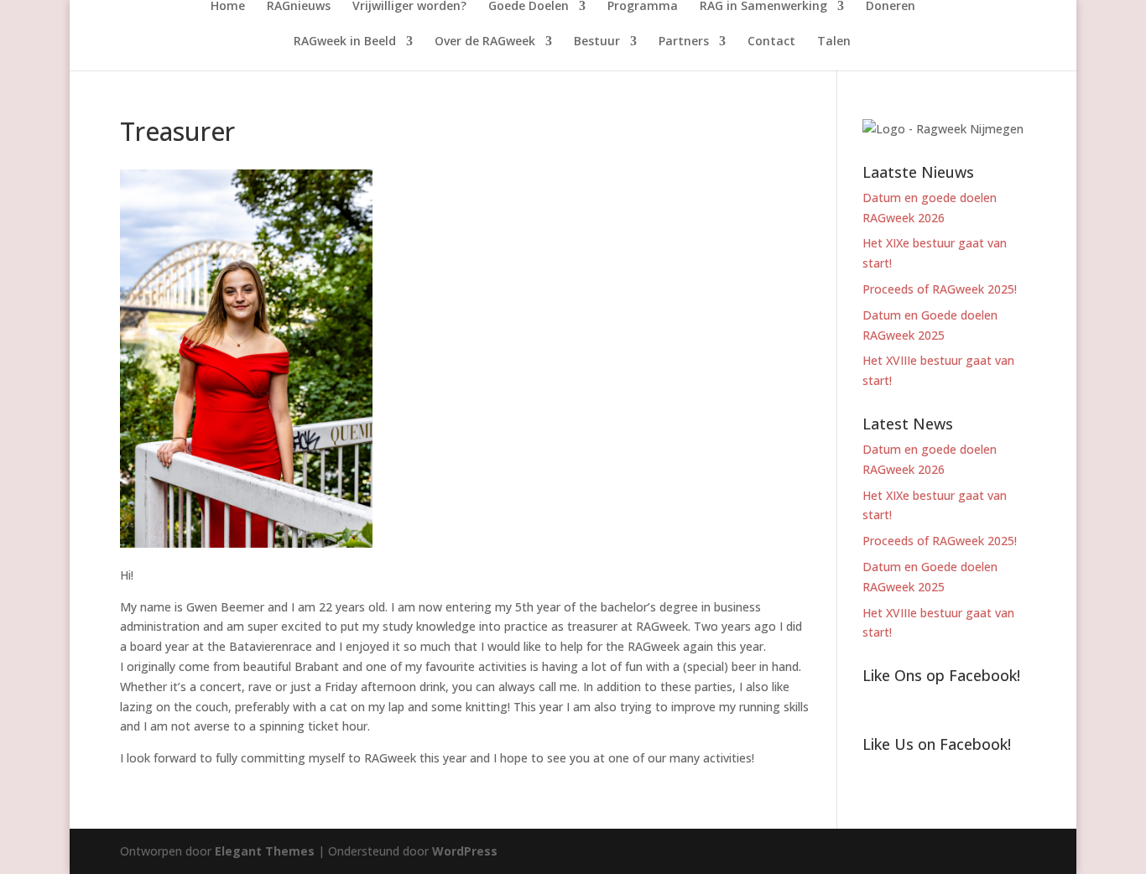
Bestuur (597, 42)
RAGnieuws (299, 6)
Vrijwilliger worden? (409, 6)
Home (228, 6)
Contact (771, 42)
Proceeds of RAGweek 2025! (939, 289)
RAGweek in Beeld (345, 42)
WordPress (464, 851)
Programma (642, 6)
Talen (834, 42)
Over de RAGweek (485, 42)
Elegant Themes (265, 851)
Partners (684, 42)
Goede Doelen (528, 6)
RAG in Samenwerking (763, 6)
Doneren (890, 6)
